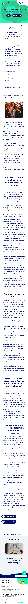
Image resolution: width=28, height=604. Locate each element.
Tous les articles (9, 516)
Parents (8, 15)
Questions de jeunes (17, 15)
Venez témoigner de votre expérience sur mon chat (14, 505)
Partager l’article (9, 521)
